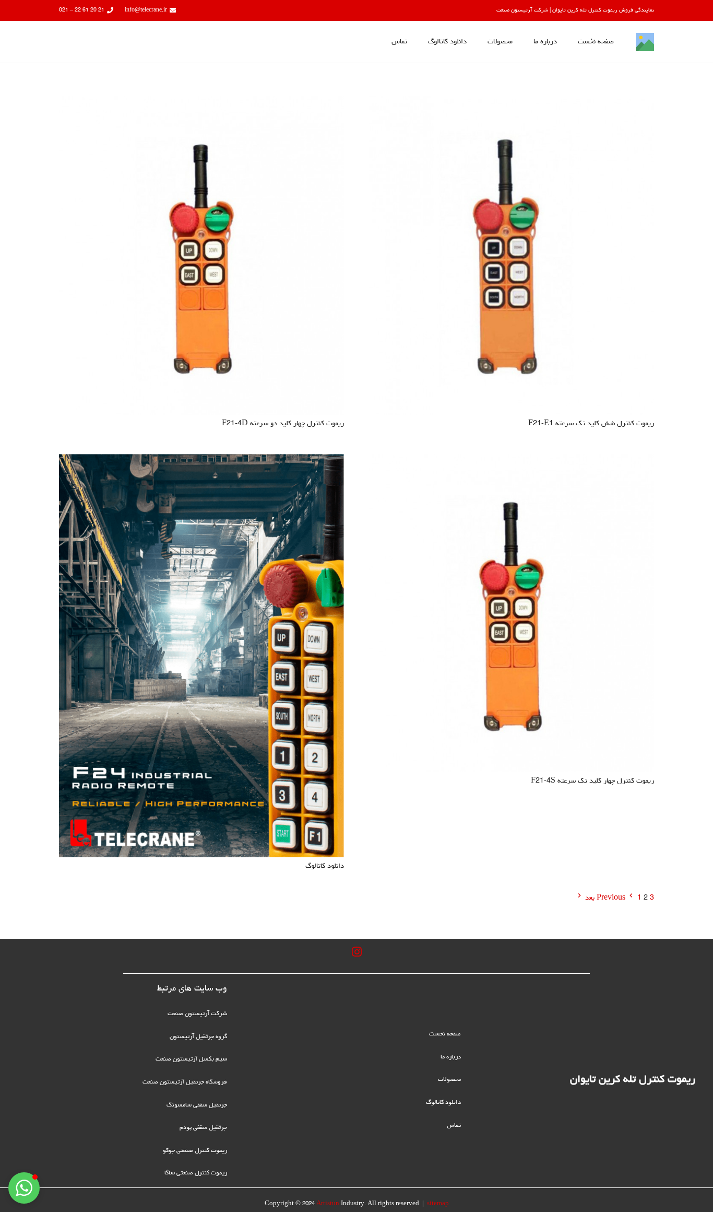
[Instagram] (356, 952)
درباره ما (451, 1057)
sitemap (438, 1204)
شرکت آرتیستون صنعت (197, 1014)
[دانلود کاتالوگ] (201, 461)
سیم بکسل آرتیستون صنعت (191, 1059)
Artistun (327, 1204)
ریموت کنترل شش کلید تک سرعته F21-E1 (591, 423)
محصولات (449, 1079)
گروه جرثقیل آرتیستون (198, 1037)
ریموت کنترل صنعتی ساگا (195, 1173)
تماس (454, 1125)
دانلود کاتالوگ (324, 866)
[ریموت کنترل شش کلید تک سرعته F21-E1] (511, 103)
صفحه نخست (445, 1034)
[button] (24, 1188)
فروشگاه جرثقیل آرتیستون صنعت (184, 1082)
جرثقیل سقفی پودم (203, 1128)
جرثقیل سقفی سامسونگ (197, 1105)
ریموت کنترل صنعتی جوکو (195, 1151)
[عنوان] (645, 42)
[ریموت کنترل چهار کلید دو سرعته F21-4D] (201, 103)
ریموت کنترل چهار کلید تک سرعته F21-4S (592, 781)
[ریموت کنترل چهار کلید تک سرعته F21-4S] (511, 461)
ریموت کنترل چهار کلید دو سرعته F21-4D (283, 423)
